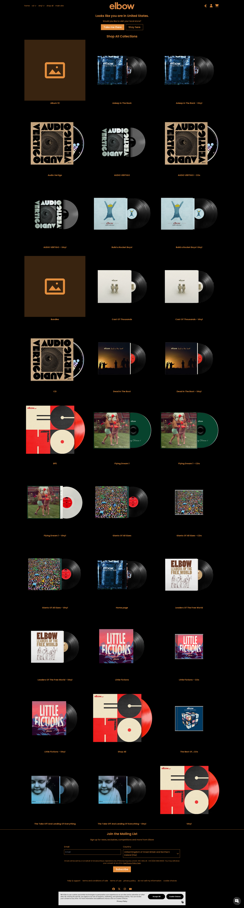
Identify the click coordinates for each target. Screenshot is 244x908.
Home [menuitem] (27, 5)
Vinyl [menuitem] (40, 5)
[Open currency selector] (205, 6)
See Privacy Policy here (132, 863)
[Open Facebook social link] (113, 889)
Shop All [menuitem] (50, 5)
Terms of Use (115, 880)
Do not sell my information (149, 880)
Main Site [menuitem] (59, 5)
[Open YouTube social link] (130, 889)
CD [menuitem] (33, 5)
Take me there (113, 27)
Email (66, 846)
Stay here (134, 27)
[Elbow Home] (122, 6)
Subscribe (122, 869)
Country (127, 846)
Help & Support (73, 880)
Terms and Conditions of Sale (95, 880)
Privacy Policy (130, 880)
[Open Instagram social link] (125, 889)
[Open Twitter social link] (119, 889)
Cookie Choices (170, 880)
